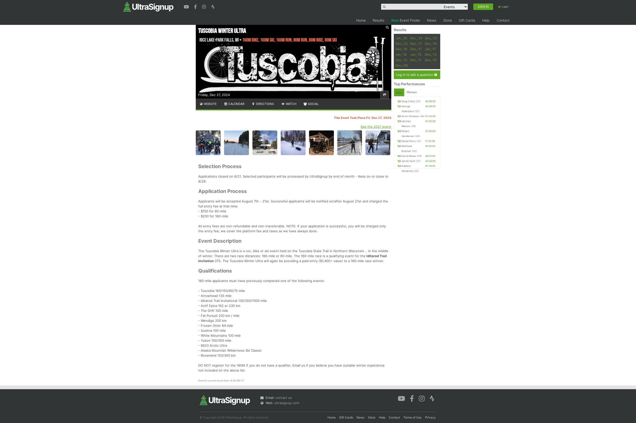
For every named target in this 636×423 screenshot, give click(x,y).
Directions (264, 104)
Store (447, 20)
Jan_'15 (415, 54)
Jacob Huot (408, 160)
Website (210, 104)
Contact (503, 20)
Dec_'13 (431, 54)
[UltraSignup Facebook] (196, 6)
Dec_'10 (431, 60)
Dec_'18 (401, 49)
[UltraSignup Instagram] (204, 6)
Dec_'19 (431, 44)
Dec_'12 (401, 60)
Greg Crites (408, 101)
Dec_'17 (416, 49)
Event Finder (405, 20)
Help (486, 20)
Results (378, 20)
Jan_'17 (430, 49)
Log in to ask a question (415, 75)
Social (313, 104)
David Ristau (408, 155)
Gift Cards (467, 20)
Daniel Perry (408, 141)
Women (412, 92)
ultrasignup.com (286, 403)
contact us (284, 398)
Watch (290, 104)
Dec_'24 (416, 38)
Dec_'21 (416, 44)
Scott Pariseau (410, 116)
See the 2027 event (375, 127)
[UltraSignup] (148, 6)
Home (361, 20)
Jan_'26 (401, 38)
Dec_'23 (431, 38)
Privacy (430, 417)
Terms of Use (412, 417)
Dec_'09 (402, 65)
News (431, 20)
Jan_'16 (401, 54)
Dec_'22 (402, 44)
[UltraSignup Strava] (213, 6)
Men (399, 92)
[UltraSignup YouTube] (187, 6)
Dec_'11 (415, 60)
